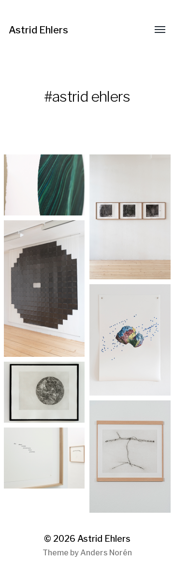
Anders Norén (106, 552)
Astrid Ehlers (38, 30)
